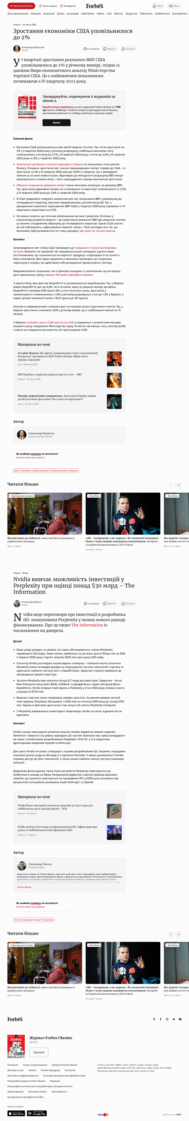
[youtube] (180, 1019)
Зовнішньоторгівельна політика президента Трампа (50, 164)
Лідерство (131, 13)
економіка (26, 470)
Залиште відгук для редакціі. (30, 457)
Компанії (49, 13)
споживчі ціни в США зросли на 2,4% (50, 322)
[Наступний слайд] (178, 485)
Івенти (32, 1070)
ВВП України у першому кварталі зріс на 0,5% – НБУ (50, 374)
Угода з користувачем (35, 1065)
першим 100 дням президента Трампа (69, 274)
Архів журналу (15, 1091)
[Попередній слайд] (171, 934)
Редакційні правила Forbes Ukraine (26, 1081)
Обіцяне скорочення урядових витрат (41, 185)
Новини (36, 13)
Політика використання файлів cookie (64, 1075)
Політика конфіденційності (22, 1075)
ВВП (16, 470)
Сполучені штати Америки (64, 470)
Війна (100, 13)
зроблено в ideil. (172, 1115)
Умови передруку (50, 1070)
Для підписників (17, 13)
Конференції (69, 6)
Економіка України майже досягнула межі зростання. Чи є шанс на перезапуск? (57, 397)
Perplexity (48, 920)
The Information (87, 625)
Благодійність (59, 1091)
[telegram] (173, 1019)
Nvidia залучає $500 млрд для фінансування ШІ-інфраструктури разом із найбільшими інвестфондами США (57, 828)
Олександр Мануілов (33, 47)
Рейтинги (146, 13)
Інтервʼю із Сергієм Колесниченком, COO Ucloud (122, 541)
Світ (109, 13)
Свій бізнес (88, 13)
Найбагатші (162, 13)
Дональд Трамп (41, 470)
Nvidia (17, 920)
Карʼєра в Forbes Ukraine (65, 1065)
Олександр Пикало (32, 602)
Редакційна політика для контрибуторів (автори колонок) (39, 1086)
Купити (56, 122)
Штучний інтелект (32, 920)
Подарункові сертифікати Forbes (25, 1097)
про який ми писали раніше (97, 230)
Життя (118, 13)
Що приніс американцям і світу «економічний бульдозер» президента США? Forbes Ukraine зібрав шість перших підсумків (58, 356)
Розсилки (70, 1070)
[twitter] (154, 1019)
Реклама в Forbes (37, 1091)
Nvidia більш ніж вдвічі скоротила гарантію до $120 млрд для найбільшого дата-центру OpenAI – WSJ (55, 807)
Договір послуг (15, 1070)
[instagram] (167, 1019)
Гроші (60, 13)
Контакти (12, 1065)
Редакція (55, 1081)
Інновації (73, 13)
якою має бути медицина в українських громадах (41, 540)
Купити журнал (50, 6)
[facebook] (160, 1019)
